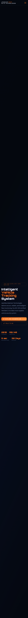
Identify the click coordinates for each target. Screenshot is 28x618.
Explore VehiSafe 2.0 (13, 319)
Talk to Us (9, 323)
